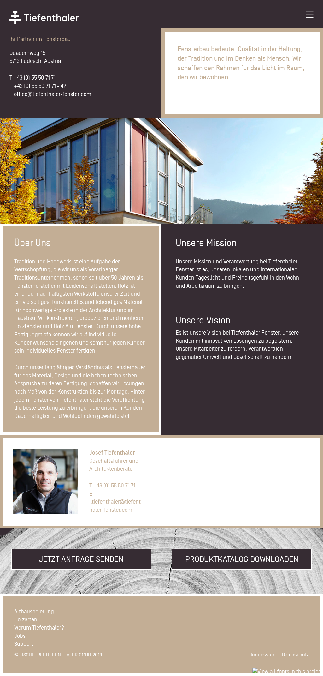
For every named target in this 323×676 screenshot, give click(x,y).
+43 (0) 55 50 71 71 (35, 78)
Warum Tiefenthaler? (39, 628)
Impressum (263, 655)
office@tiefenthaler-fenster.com (52, 94)
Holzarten (25, 619)
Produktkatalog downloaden (241, 559)
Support (23, 644)
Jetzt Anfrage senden (81, 559)
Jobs (20, 636)
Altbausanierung (34, 611)
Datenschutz (295, 655)
